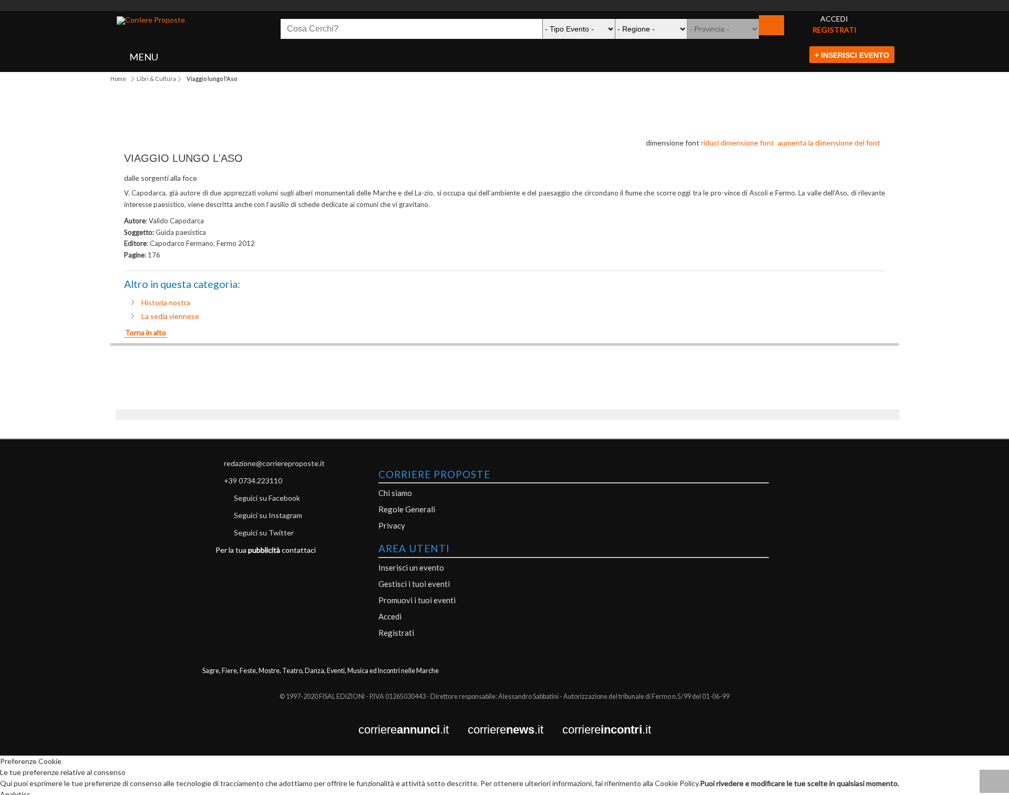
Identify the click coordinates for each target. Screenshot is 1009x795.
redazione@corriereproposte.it (274, 463)
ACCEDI (834, 18)
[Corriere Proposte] (151, 20)
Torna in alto (145, 332)
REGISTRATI (834, 29)
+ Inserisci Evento (852, 55)
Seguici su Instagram (268, 515)
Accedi (389, 616)
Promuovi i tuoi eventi (417, 600)
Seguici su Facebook (267, 497)
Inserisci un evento (411, 567)
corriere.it (413, 730)
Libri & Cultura (156, 78)
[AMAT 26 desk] (504, 5)
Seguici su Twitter (264, 532)
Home (118, 78)
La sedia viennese (170, 316)
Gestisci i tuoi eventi (414, 583)
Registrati (396, 632)
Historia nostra (165, 302)
